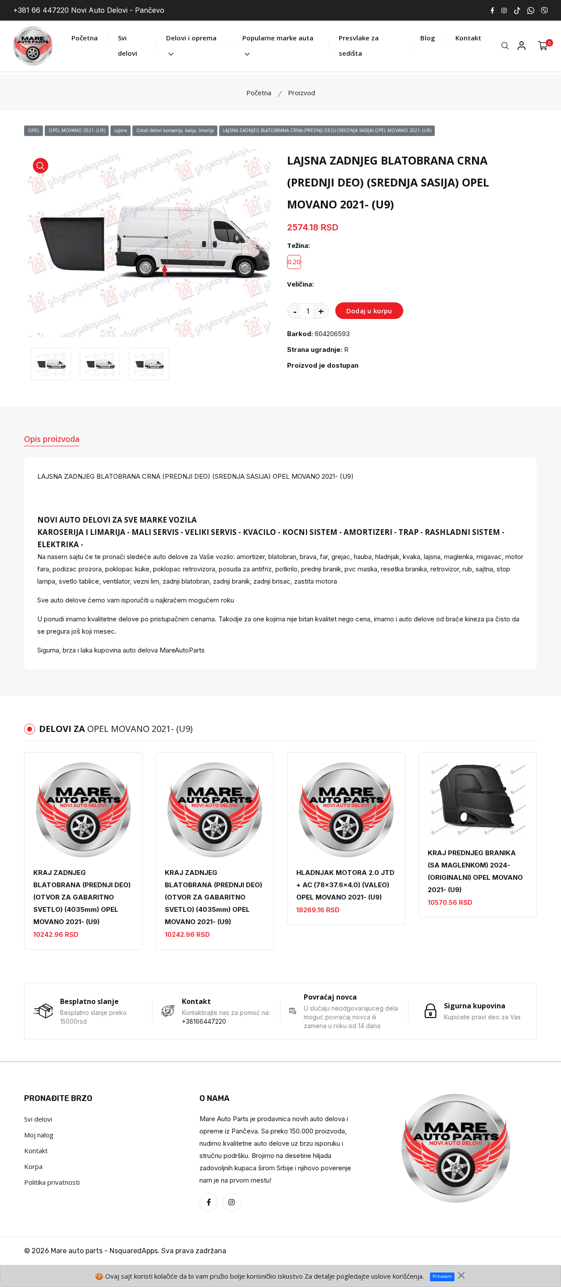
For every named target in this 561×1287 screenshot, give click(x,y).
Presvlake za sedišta (359, 45)
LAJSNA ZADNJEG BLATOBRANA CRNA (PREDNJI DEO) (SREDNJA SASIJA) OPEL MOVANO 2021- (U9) (327, 130)
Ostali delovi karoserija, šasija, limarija (175, 130)
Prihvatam (442, 1276)
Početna (84, 37)
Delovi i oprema (191, 37)
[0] (543, 46)
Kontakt (468, 37)
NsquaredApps (134, 1251)
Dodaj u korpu (369, 310)
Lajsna (120, 130)
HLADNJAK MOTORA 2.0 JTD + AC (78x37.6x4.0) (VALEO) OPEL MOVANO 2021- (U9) (345, 884)
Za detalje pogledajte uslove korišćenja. (364, 1276)
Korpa (33, 1166)
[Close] (461, 1275)
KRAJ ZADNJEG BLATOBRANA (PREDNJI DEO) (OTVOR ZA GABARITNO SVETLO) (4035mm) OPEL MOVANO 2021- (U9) (82, 897)
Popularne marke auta (277, 37)
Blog (427, 37)
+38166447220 (204, 1021)
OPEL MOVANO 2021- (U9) (77, 130)
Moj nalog (38, 1134)
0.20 (294, 261)
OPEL (33, 130)
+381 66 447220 (41, 10)
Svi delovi (127, 45)
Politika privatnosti (52, 1182)
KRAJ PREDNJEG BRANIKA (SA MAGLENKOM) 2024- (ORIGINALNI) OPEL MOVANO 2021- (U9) (475, 871)
